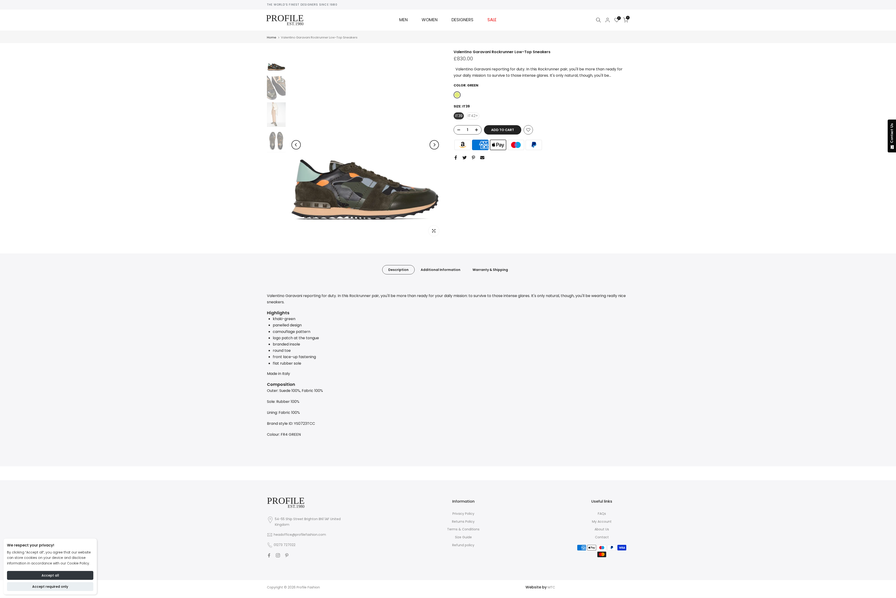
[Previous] (296, 144)
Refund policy (463, 545)
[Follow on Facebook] (269, 555)
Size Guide (463, 537)
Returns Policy (463, 521)
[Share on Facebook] (456, 158)
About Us (602, 529)
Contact (602, 537)
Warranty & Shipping (490, 269)
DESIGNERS (462, 20)
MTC (551, 587)
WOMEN (430, 20)
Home (271, 37)
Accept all (50, 575)
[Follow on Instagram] (278, 555)
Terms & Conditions (463, 529)
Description (398, 269)
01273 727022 (284, 545)
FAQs (602, 513)
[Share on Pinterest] (473, 158)
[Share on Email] (482, 158)
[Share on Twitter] (464, 158)
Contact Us (892, 134)
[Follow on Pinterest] (287, 555)
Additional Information (440, 269)
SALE (492, 20)
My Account (602, 521)
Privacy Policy (463, 513)
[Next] (434, 144)
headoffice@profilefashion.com (300, 534)
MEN (403, 20)
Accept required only (50, 586)
